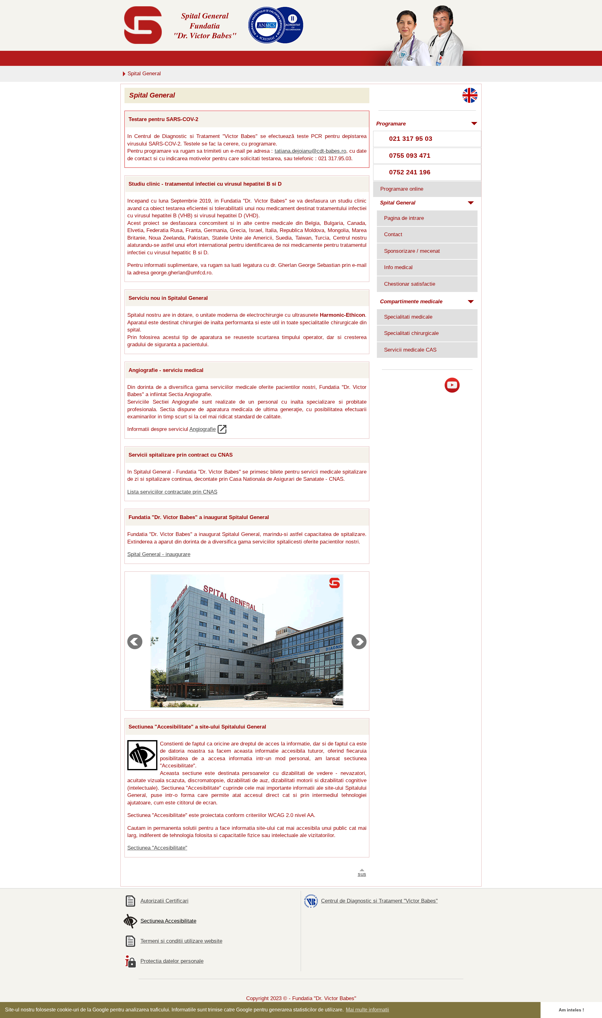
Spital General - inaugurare (158, 554)
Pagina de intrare (404, 218)
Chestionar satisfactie (409, 284)
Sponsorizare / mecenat (412, 251)
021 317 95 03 (410, 138)
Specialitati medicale (408, 317)
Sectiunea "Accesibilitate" (157, 848)
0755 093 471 (409, 155)
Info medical (398, 267)
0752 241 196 (409, 172)
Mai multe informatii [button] (367, 1009)
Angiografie (202, 429)
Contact (393, 234)
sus (362, 874)
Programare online (401, 189)
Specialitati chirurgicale (411, 333)
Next (359, 641)
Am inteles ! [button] (571, 1009)
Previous (134, 641)
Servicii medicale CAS (410, 350)
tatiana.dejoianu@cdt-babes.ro (310, 151)
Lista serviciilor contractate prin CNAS (172, 492)
